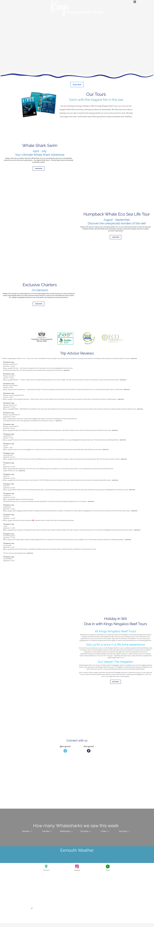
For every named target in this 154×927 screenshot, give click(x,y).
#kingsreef (89, 746)
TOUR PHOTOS (34, 889)
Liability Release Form (63, 913)
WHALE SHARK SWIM (36, 883)
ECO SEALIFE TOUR (50, 883)
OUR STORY (34, 887)
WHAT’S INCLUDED (50, 885)
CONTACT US (49, 889)
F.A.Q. (47, 887)
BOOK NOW (34, 885)
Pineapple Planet (58, 915)
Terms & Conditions (52, 913)
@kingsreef (65, 746)
